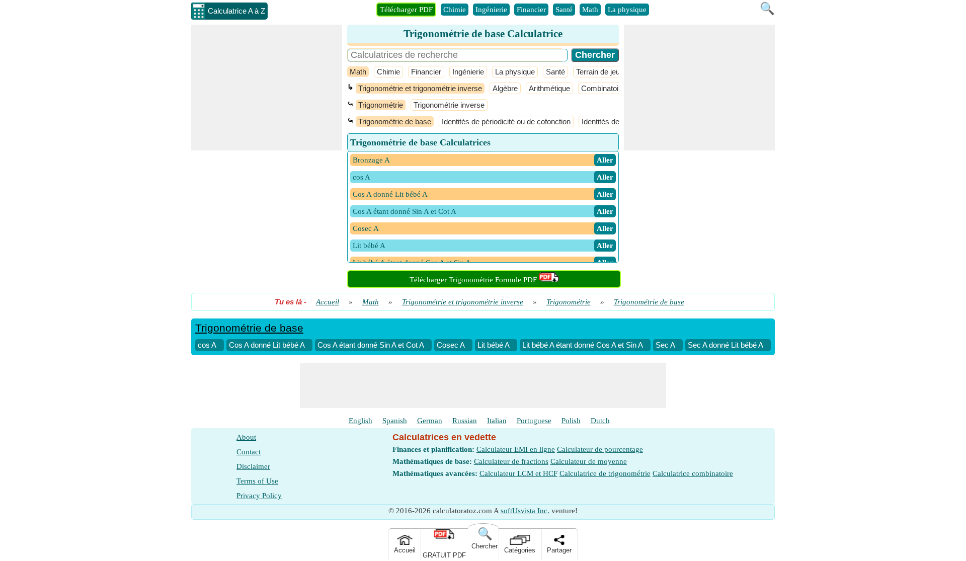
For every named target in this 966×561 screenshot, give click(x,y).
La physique (627, 10)
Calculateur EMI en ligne (515, 449)
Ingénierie (491, 10)
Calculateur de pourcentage (600, 449)
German (429, 421)
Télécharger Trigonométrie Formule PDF (474, 280)
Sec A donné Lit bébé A (725, 345)
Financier (531, 10)
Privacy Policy (259, 496)
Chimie (454, 10)
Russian (464, 421)
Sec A (665, 345)
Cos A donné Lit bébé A (267, 345)
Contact (248, 452)
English (360, 421)
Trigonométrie (380, 105)
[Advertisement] (266, 87)
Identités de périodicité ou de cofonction (506, 121)
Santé (564, 10)
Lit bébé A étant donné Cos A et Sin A (582, 345)
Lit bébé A (493, 345)
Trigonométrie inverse (449, 105)
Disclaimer (253, 466)
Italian (497, 421)
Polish (571, 421)
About (246, 437)
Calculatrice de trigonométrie (605, 473)
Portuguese (534, 421)
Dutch (600, 421)
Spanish (394, 421)
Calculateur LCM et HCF (518, 473)
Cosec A (451, 345)
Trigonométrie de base (394, 121)
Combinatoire (603, 88)
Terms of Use (257, 481)
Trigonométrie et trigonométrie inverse (420, 88)
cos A (207, 345)
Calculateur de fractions (511, 461)
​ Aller (605, 160)
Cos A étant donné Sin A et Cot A (370, 345)
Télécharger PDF (406, 10)
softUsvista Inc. (525, 511)
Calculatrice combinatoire (693, 473)
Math (590, 10)
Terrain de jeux (600, 71)
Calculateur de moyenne (588, 461)
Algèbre (505, 88)
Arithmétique (549, 88)
